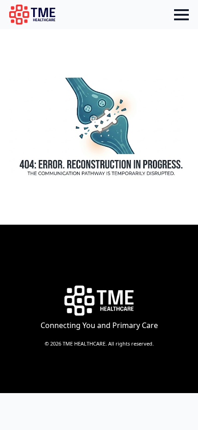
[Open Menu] (181, 14)
